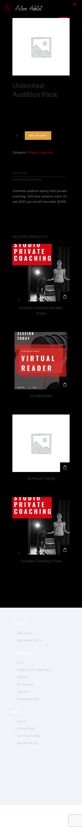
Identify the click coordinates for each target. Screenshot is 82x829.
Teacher (23, 692)
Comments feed (28, 736)
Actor (21, 662)
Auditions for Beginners (34, 670)
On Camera (25, 684)
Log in (21, 721)
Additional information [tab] (26, 179)
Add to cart (38, 135)
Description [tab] (19, 173)
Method (22, 677)
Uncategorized (28, 699)
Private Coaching (40, 152)
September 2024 (29, 640)
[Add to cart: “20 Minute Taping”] (65, 467)
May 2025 (24, 633)
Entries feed (26, 728)
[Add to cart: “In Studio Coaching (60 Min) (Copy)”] (65, 296)
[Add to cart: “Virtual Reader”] (65, 384)
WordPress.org (27, 743)
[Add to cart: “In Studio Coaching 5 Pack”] (65, 550)
